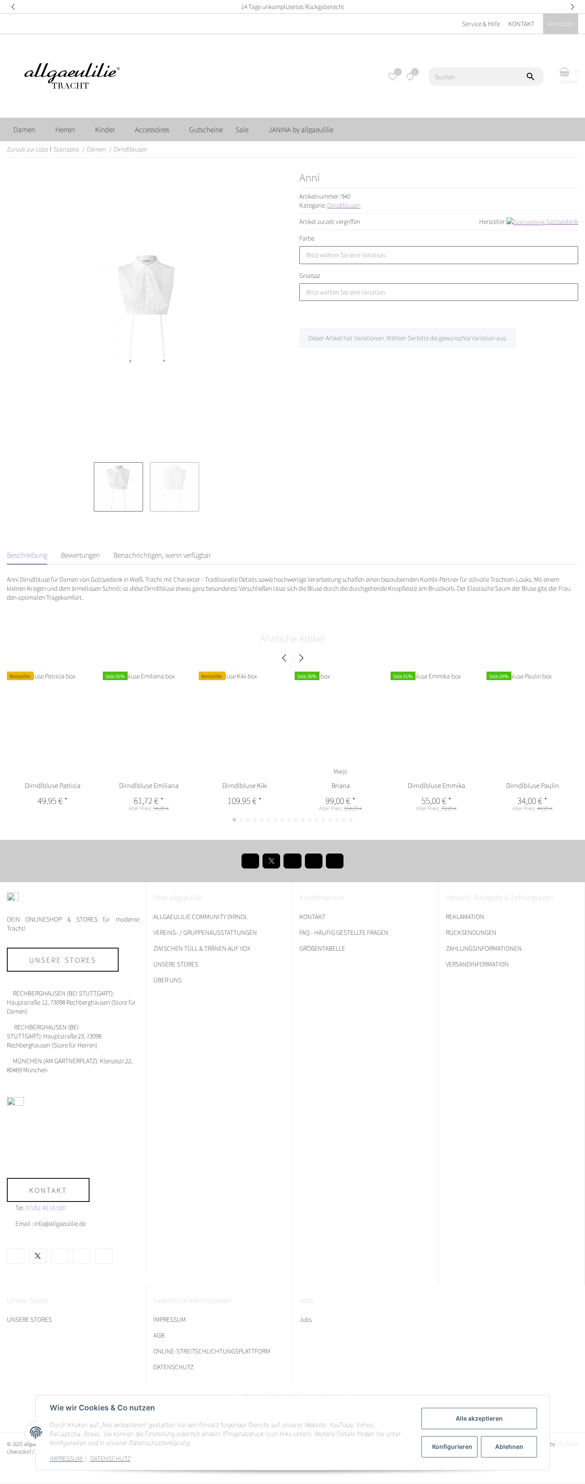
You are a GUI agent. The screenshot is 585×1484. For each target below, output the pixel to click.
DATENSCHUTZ (110, 1458)
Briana (340, 785)
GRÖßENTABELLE (322, 948)
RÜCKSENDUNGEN (471, 932)
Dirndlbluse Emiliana (149, 785)
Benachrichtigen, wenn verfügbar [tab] (162, 555)
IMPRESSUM (67, 1458)
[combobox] (438, 255)
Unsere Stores (62, 960)
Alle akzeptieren (479, 1418)
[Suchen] (534, 76)
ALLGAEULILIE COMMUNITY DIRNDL (200, 916)
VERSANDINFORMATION (477, 964)
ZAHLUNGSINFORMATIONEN (484, 948)
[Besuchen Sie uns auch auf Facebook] (250, 861)
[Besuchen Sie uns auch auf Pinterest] (292, 861)
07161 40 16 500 (46, 1207)
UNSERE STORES (175, 964)
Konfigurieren (452, 1446)
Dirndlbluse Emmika (436, 785)
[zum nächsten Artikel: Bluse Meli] (575, 149)
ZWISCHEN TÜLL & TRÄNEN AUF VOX (201, 948)
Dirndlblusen (344, 205)
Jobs (305, 1319)
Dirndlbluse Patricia (53, 785)
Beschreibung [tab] (27, 555)
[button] (13, 6)
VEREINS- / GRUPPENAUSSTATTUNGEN (205, 932)
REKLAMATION (465, 916)
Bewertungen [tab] (80, 555)
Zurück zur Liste (27, 149)
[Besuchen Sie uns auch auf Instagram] (313, 861)
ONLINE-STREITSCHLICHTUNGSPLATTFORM (211, 1351)
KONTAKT (521, 23)
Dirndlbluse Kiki (244, 785)
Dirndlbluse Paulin (532, 785)
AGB (158, 1335)
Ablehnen (509, 1446)
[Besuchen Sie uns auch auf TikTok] (334, 861)
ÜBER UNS (167, 979)
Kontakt (48, 1190)
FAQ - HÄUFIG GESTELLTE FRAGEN (343, 932)
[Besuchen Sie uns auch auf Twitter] (271, 861)
